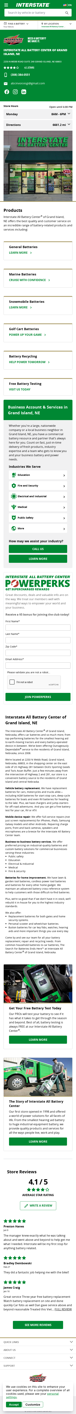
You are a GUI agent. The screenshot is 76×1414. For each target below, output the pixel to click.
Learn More (38, 559)
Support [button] (9, 1365)
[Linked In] (24, 92)
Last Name (11, 634)
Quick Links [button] (11, 1342)
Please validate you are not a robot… (28, 672)
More (21, 528)
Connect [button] (9, 1357)
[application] (38, 1396)
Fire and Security (28, 485)
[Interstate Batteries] (33, 4)
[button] (67, 12)
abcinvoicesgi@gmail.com (28, 83)
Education (24, 475)
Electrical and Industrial (32, 496)
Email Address (13, 659)
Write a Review (41, 1205)
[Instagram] (15, 92)
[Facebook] (7, 92)
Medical (22, 507)
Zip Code (10, 646)
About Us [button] (10, 1350)
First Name (11, 621)
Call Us (38, 549)
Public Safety (25, 517)
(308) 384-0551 (20, 75)
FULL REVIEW (63, 1309)
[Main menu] (6, 3)
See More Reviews (38, 1325)
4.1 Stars (29, 67)
